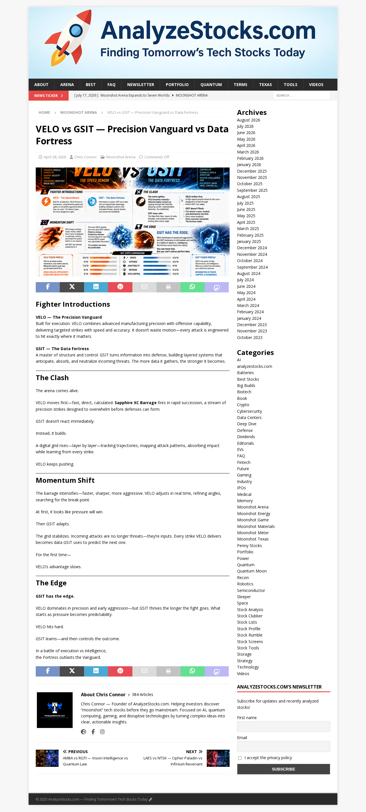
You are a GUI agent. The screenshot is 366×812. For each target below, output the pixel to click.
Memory (245, 500)
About (41, 84)
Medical (244, 494)
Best (91, 84)
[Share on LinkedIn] (96, 287)
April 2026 (246, 145)
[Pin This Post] (120, 287)
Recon (243, 577)
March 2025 (248, 228)
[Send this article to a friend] (144, 287)
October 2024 (249, 260)
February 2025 (250, 235)
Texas (265, 84)
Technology (248, 667)
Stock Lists (247, 622)
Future (243, 468)
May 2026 (246, 139)
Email (242, 737)
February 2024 (250, 311)
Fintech (243, 462)
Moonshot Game (253, 519)
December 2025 (252, 171)
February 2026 (250, 158)
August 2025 (248, 196)
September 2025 (252, 190)
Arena (67, 84)
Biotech (244, 391)
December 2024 (252, 247)
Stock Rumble (249, 635)
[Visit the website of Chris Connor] (83, 732)
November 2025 (252, 177)
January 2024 (249, 318)
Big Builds (246, 385)
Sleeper (244, 596)
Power (243, 558)
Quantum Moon (252, 571)
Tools (290, 84)
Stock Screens (250, 641)
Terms (240, 84)
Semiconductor (251, 590)
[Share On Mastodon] (217, 287)
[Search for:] (301, 95)
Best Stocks (248, 379)
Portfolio (177, 84)
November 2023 (252, 331)
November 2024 (252, 254)
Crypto (243, 404)
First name (247, 717)
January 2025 (249, 241)
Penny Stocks (249, 545)
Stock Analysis (250, 609)
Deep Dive (246, 423)
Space (242, 603)
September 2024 (252, 267)
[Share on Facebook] (48, 287)
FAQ (112, 84)
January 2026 (249, 164)
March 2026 (248, 152)
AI (239, 359)
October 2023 (249, 337)
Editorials (245, 443)
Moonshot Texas (253, 539)
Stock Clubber (249, 616)
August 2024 (248, 273)
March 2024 (248, 305)
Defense (245, 430)
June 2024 (246, 286)
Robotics (245, 583)
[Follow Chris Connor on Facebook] (91, 732)
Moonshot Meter (253, 532)
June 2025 (246, 209)
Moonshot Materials (256, 526)
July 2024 (245, 279)
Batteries (245, 372)
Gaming (244, 475)
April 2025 (246, 222)
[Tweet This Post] (72, 287)
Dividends (246, 436)
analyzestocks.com (254, 366)
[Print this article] (168, 287)
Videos (316, 84)
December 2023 (252, 324)
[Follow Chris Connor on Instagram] (100, 732)
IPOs (241, 487)
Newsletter (140, 84)
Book (242, 398)
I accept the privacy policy (267, 757)
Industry (244, 481)
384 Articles (142, 694)
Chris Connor (85, 156)
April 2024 (246, 299)
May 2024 (246, 292)
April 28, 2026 (55, 156)
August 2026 (248, 120)
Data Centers (249, 417)
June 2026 (246, 132)
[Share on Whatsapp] (192, 287)
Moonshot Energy (253, 513)
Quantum (211, 84)
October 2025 (249, 183)
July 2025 (245, 203)
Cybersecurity (249, 411)
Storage (244, 654)
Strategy (244, 660)
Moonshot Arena (121, 156)
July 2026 (245, 126)
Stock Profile (248, 628)
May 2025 (246, 215)
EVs (240, 449)
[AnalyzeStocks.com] (183, 75)
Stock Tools (248, 648)
